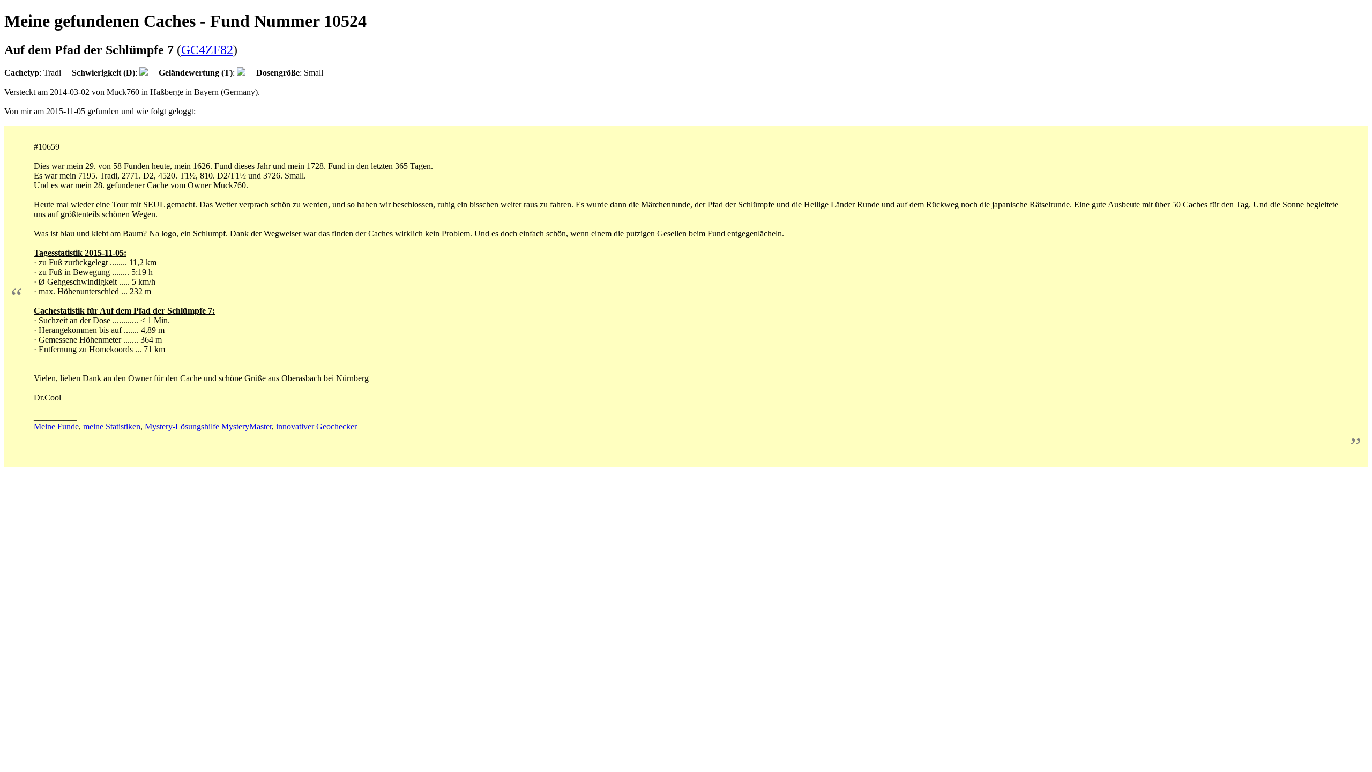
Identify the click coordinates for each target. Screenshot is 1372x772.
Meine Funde (56, 426)
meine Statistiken (111, 426)
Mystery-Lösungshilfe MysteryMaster (208, 426)
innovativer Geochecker (316, 426)
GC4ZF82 (207, 50)
